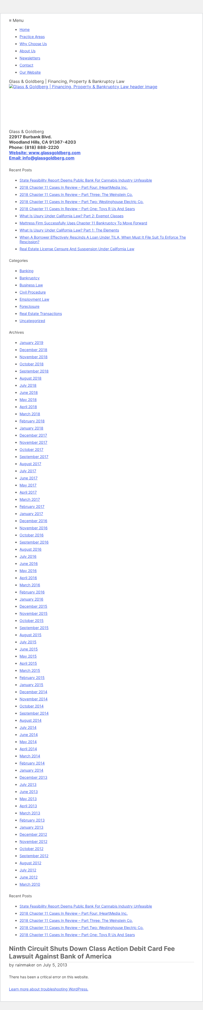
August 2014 (30, 720)
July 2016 (28, 556)
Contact (26, 65)
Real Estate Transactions (41, 313)
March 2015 (30, 670)
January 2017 (31, 513)
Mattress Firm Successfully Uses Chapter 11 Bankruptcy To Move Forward (83, 223)
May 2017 (28, 485)
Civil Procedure (33, 292)
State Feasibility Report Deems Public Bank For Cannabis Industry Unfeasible (86, 180)
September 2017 (34, 456)
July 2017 (28, 471)
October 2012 (31, 848)
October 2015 (32, 620)
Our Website (30, 72)
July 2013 (28, 784)
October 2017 (31, 449)
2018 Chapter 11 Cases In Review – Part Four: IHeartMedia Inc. (74, 187)
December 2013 (33, 777)
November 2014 (34, 699)
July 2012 (28, 870)
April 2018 (28, 406)
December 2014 (33, 692)
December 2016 (33, 520)
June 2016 (29, 563)
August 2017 (30, 463)
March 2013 (30, 813)
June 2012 (29, 877)
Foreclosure (29, 306)
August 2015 (30, 635)
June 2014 (29, 734)
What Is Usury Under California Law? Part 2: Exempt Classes (71, 216)
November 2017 (33, 442)
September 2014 (34, 713)
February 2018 (32, 421)
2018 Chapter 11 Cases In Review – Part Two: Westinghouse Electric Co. (82, 201)
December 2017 (33, 435)
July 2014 (28, 727)
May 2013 (28, 798)
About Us (27, 51)
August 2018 (30, 378)
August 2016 (30, 549)
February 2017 (32, 506)
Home (25, 29)
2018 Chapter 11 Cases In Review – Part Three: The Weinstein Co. (76, 194)
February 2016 (32, 592)
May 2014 (28, 741)
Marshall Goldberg (33, 112)
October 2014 (32, 706)
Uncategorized (32, 320)
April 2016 (28, 577)
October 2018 (32, 364)
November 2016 (34, 528)
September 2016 (34, 542)
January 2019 (31, 342)
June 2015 (29, 649)
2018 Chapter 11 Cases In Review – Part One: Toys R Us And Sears (77, 208)
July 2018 (28, 385)
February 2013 (32, 820)
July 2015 (28, 642)
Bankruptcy (30, 278)
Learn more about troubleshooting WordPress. (48, 989)
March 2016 (30, 585)
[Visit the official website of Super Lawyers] (33, 125)
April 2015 (28, 663)
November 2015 (34, 613)
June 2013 (29, 791)
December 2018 (33, 349)
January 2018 (31, 428)
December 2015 (33, 606)
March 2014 (30, 756)
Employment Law (34, 299)
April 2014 (28, 749)
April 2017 (28, 492)
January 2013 (31, 827)
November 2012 (33, 841)
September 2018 (34, 371)
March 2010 (30, 884)
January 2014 (31, 770)
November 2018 (34, 357)
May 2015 (28, 656)
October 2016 (32, 535)
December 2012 (33, 834)
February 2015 (32, 677)
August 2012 (30, 863)
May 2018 (28, 399)
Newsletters (30, 58)
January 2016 (31, 599)
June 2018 (29, 392)
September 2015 (34, 627)
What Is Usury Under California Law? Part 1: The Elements (69, 230)
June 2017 (29, 478)
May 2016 (28, 570)
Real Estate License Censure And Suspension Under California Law (77, 249)
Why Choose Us (33, 43)
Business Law (31, 285)
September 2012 (34, 855)
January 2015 (31, 684)
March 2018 (30, 414)
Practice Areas (32, 36)
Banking (27, 270)
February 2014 (32, 763)
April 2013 (28, 806)
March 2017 (30, 499)
